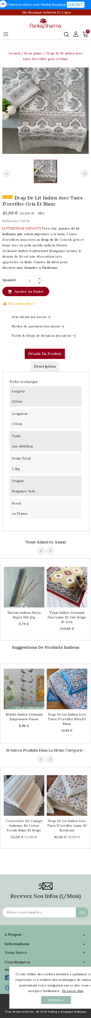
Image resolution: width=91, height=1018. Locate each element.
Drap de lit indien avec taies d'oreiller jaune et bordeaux (67, 825)
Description (45, 366)
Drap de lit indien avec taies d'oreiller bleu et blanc (67, 719)
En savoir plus (72, 991)
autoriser (56, 1000)
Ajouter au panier (26, 291)
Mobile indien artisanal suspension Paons (24, 716)
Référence (10, 221)
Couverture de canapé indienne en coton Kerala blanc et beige (24, 825)
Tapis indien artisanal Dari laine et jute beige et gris (67, 617)
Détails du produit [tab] (44, 353)
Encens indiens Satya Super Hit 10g (24, 614)
